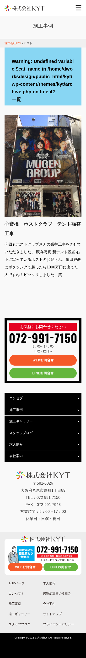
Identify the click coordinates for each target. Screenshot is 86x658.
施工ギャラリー (21, 421)
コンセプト (17, 398)
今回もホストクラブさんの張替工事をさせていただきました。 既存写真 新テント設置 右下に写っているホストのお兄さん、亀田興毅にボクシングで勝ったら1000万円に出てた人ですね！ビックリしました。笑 (43, 259)
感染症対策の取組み (57, 593)
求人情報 (16, 444)
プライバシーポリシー (58, 624)
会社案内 (16, 456)
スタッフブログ (21, 433)
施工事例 (16, 410)
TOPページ (16, 583)
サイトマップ (52, 613)
